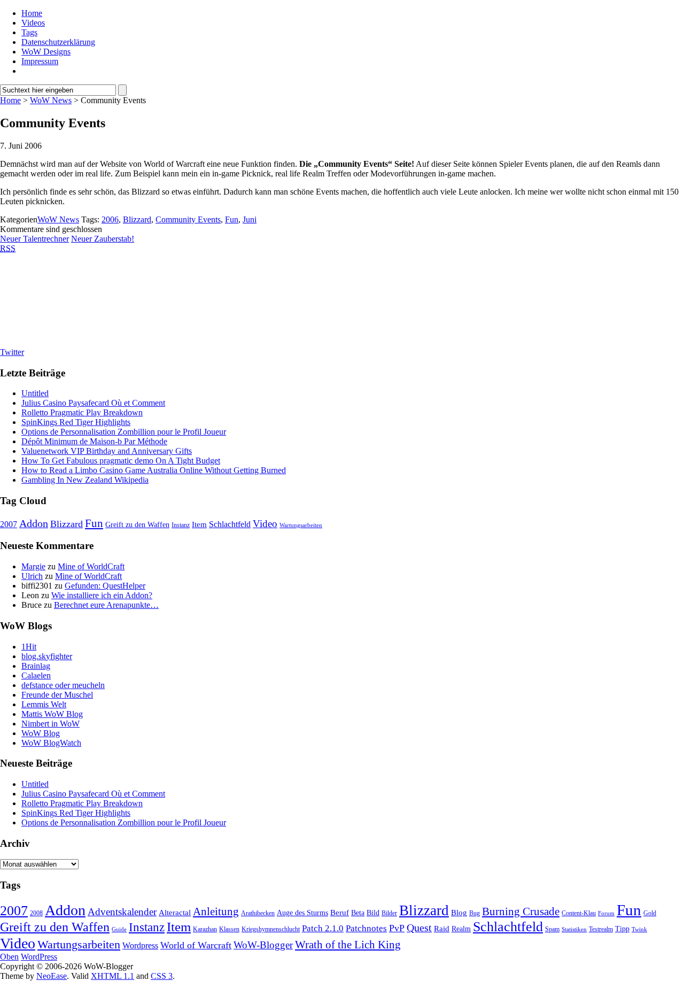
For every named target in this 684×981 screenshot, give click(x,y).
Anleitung (216, 911)
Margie (33, 566)
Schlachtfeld (230, 524)
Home (31, 13)
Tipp (622, 929)
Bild (373, 913)
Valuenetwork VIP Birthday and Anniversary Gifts (106, 450)
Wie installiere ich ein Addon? (101, 595)
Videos (33, 22)
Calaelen (36, 675)
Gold (649, 913)
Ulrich (32, 576)
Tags (29, 32)
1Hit (28, 646)
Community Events (188, 219)
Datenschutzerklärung (58, 42)
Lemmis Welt (43, 704)
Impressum (39, 61)
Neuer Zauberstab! (102, 238)
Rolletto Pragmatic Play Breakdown (82, 412)
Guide (119, 929)
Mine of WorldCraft (91, 566)
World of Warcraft (195, 945)
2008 (36, 913)
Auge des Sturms (302, 913)
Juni (249, 219)
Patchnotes (366, 928)
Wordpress (140, 945)
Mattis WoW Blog (52, 714)
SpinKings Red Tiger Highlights (75, 422)
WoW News (51, 100)
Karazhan (205, 929)
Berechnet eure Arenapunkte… (106, 604)
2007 (8, 524)
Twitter (12, 352)
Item (199, 524)
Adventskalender (122, 911)
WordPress (39, 956)
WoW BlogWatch (51, 742)
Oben (9, 956)
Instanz (181, 525)
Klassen (229, 929)
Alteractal (175, 912)
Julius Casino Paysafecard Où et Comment (93, 402)
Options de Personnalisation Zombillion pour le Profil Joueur (123, 431)
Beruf (339, 912)
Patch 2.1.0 (323, 928)
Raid (441, 928)
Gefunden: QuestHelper (105, 585)
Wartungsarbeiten (300, 525)
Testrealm (601, 929)
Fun (231, 219)
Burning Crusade (520, 911)
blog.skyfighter (46, 656)
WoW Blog (40, 733)
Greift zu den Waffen (137, 525)
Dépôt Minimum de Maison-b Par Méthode (94, 441)
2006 (110, 219)
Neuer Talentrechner (34, 238)
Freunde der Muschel (57, 694)
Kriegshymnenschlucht (271, 929)
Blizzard (137, 219)
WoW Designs (46, 51)
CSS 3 (162, 975)
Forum (606, 913)
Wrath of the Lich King (348, 945)
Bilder (389, 913)
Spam (552, 929)
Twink (639, 929)
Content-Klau (579, 913)
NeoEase (51, 975)
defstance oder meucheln (63, 685)
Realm (461, 929)
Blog (459, 912)
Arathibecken (258, 913)
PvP (397, 928)
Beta (357, 913)
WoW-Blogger (263, 945)
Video (265, 523)
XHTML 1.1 (112, 975)
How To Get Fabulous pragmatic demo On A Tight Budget (120, 460)
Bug (474, 913)
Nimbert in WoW (50, 723)
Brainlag (35, 665)
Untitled (35, 393)
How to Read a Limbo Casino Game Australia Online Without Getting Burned (153, 470)
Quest (419, 927)
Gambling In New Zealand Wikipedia (85, 479)
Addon (33, 523)
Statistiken (574, 929)
